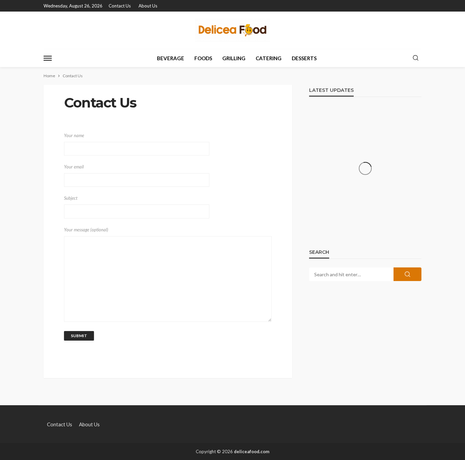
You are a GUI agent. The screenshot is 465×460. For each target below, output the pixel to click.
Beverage (170, 58)
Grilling (233, 58)
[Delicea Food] (232, 30)
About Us (148, 6)
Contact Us (120, 6)
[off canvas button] (48, 58)
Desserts (304, 58)
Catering (269, 58)
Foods (203, 58)
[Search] (415, 58)
